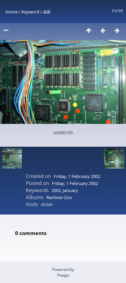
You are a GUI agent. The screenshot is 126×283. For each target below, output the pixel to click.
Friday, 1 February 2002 (77, 176)
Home (11, 12)
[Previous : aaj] (103, 30)
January (70, 190)
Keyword (30, 12)
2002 (56, 190)
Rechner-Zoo (59, 197)
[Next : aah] (117, 30)
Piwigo (63, 275)
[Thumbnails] (89, 30)
